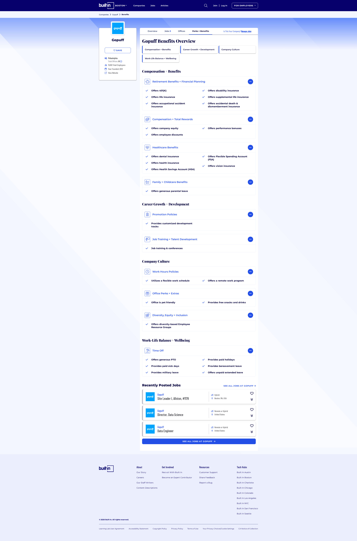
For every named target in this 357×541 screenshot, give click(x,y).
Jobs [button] (168, 31)
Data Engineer (165, 431)
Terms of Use (192, 529)
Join (215, 5)
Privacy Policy (177, 529)
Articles (164, 5)
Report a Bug (205, 482)
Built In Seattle (244, 513)
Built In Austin (244, 472)
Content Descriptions (147, 488)
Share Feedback (207, 477)
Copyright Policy (160, 529)
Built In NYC (243, 503)
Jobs (152, 5)
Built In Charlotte (245, 482)
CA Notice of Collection (248, 529)
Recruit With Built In (172, 472)
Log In (224, 5)
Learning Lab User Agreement (111, 529)
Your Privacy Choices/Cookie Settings (218, 529)
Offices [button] (181, 31)
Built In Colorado (245, 493)
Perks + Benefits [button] (200, 31)
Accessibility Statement (138, 529)
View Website (113, 72)
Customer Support (208, 472)
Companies (139, 5)
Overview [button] (152, 31)
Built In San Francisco (247, 508)
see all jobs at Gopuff (198, 441)
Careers (140, 477)
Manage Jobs (246, 31)
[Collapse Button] (252, 399)
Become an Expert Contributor (177, 477)
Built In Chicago (245, 488)
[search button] (206, 5)
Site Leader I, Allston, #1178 (173, 398)
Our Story (141, 472)
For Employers (244, 5)
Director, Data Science (170, 415)
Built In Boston (244, 477)
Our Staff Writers (145, 482)
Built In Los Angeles (246, 498)
